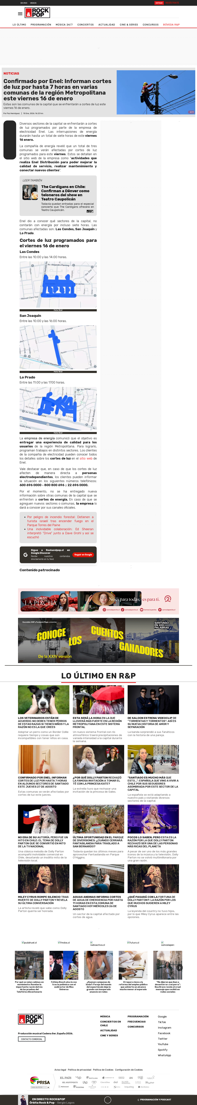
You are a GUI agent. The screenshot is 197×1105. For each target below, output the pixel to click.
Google (162, 1016)
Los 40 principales (79, 1078)
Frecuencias (137, 1021)
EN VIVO (24, 3)
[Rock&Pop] (37, 13)
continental (115, 1082)
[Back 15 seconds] (100, 1100)
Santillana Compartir (108, 1078)
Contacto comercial (31, 1039)
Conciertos (85, 24)
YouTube (162, 1044)
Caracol (151, 1078)
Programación (41, 24)
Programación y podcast (156, 1099)
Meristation (142, 1090)
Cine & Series (129, 24)
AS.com (131, 1078)
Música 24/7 (64, 24)
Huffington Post (69, 1082)
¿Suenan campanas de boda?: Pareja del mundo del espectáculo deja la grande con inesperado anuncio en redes (98, 987)
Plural (91, 1090)
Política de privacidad (79, 1069)
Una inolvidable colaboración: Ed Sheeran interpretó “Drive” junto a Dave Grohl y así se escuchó (60, 533)
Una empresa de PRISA (40, 1080)
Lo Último (19, 24)
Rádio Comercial (155, 1090)
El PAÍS (65, 1078)
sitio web (86, 458)
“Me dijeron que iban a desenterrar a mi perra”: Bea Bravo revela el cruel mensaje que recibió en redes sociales (168, 987)
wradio (93, 1082)
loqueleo (128, 1090)
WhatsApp (164, 1055)
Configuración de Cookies (129, 1069)
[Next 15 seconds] (114, 1100)
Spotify (162, 1049)
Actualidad (106, 24)
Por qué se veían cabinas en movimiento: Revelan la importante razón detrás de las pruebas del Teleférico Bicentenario (29, 987)
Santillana (93, 1078)
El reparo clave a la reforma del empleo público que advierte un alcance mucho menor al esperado (133, 986)
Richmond (64, 1090)
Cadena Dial (140, 1082)
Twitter (162, 1038)
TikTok (161, 1022)
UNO (85, 1082)
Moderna (78, 1090)
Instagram (164, 1027)
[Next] (121, 1100)
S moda (116, 1090)
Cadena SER (121, 1078)
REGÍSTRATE (172, 2)
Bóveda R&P (171, 24)
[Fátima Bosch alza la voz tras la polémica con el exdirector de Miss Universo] (63, 965)
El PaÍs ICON (104, 1090)
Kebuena (151, 1082)
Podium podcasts (64, 1086)
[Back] (93, 1100)
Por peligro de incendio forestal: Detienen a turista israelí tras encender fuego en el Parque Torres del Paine (60, 521)
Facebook (163, 1033)
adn (140, 1078)
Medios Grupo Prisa (40, 1087)
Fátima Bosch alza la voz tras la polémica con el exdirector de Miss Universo (64, 986)
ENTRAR (159, 3)
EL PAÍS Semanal (123, 1082)
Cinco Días (104, 1082)
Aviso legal (60, 1069)
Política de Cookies (103, 1069)
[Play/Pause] (107, 1100)
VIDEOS (33, 3)
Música (105, 1016)
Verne (132, 1082)
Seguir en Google (83, 555)
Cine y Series (109, 1035)
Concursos (151, 24)
